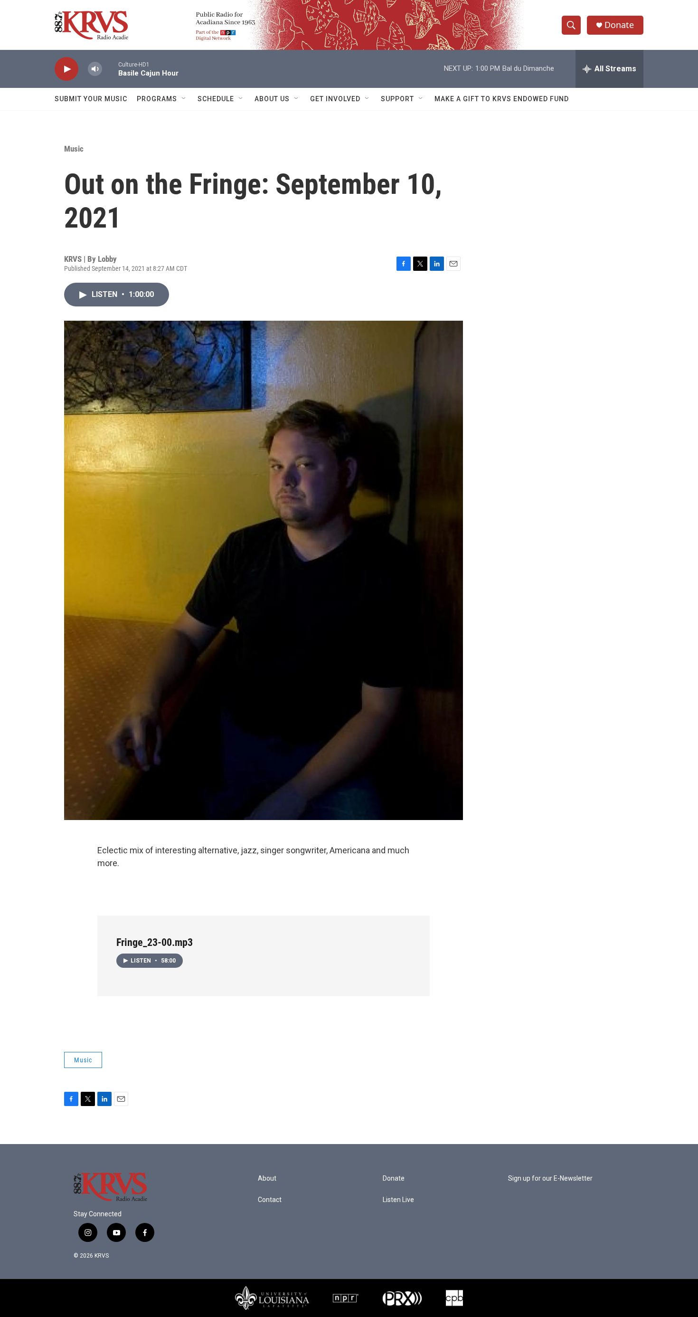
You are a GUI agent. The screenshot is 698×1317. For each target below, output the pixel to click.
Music (74, 148)
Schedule (216, 99)
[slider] (110, 69)
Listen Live (398, 1199)
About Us (272, 99)
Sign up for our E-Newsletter (550, 1178)
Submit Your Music (91, 99)
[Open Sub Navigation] (184, 99)
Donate (619, 25)
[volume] (95, 69)
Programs (157, 99)
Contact (270, 1199)
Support (397, 99)
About (267, 1178)
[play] (66, 69)
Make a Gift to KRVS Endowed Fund (501, 99)
